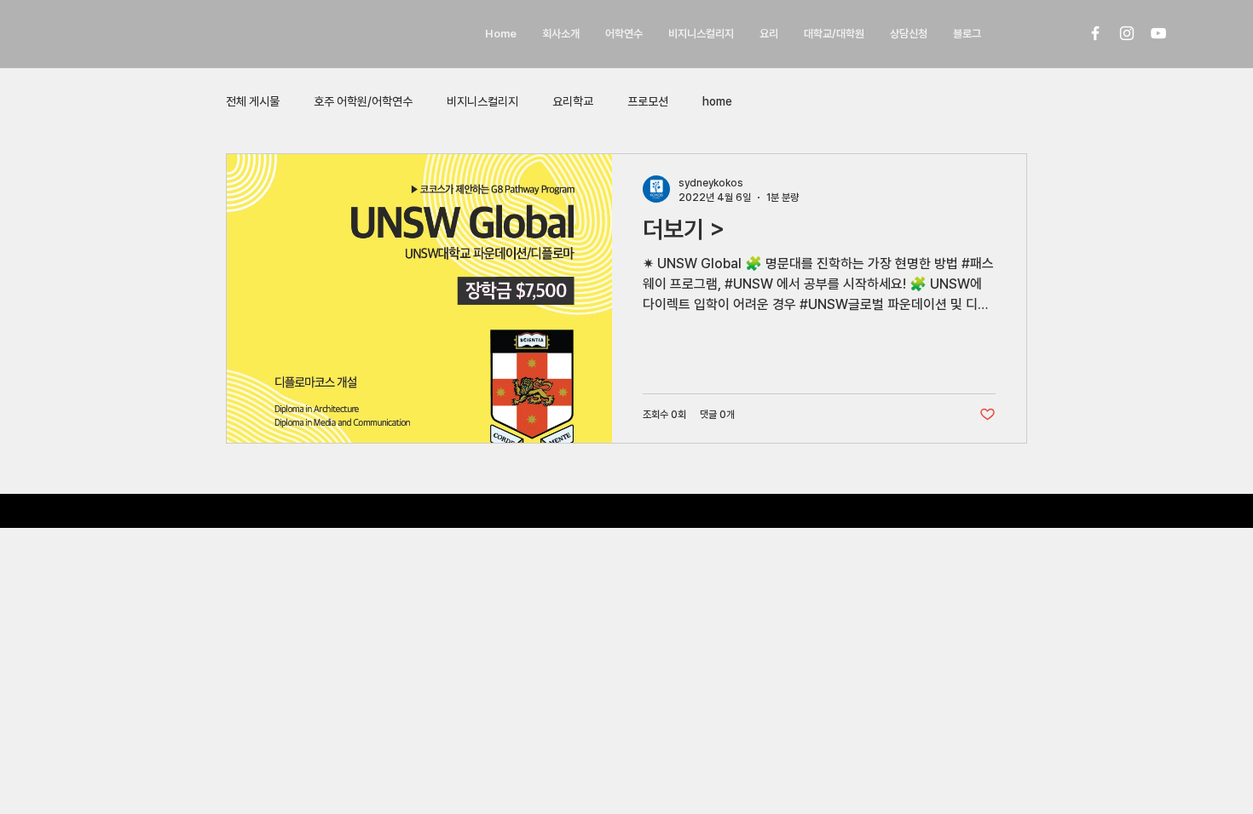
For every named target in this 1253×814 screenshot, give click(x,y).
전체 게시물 (253, 101)
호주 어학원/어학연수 (363, 101)
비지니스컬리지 (482, 101)
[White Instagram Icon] (1126, 33)
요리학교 (572, 101)
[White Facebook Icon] (1095, 33)
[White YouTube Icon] (1158, 33)
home (717, 101)
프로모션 (647, 101)
